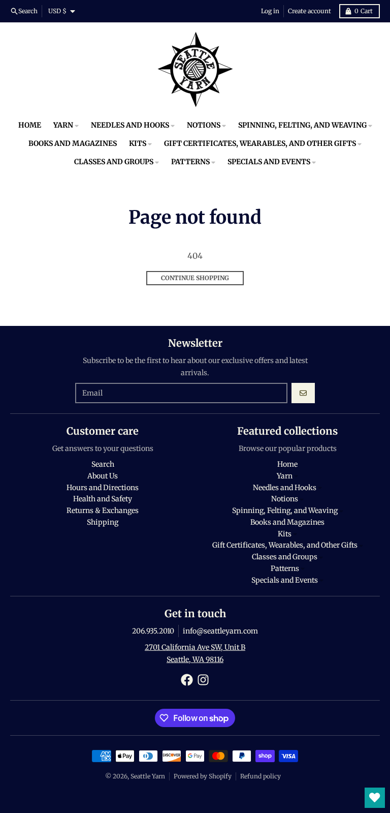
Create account (309, 11)
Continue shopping (195, 278)
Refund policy (260, 776)
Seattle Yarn (148, 776)
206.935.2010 (153, 631)
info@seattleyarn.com (220, 631)
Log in (270, 11)
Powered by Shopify (203, 776)
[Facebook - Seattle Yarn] (187, 680)
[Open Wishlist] (375, 798)
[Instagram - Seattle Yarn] (203, 680)
